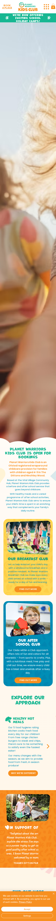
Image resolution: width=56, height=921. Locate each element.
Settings (27, 915)
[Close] (51, 895)
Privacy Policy (25, 901)
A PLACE (7, 7)
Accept (27, 909)
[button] (53, 6)
